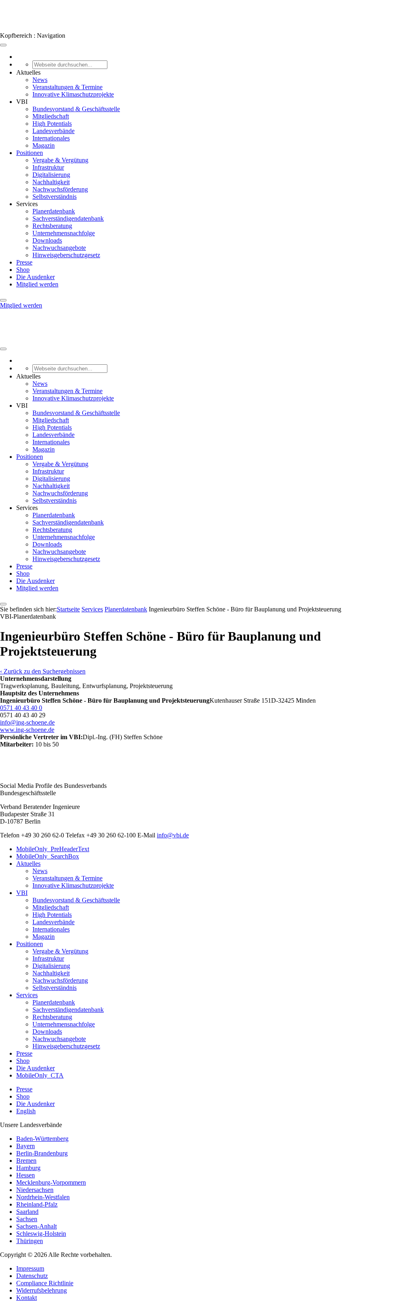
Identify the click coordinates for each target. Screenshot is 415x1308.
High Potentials (52, 123)
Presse (24, 262)
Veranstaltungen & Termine (67, 87)
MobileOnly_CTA (40, 1075)
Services (92, 609)
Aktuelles (28, 863)
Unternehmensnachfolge (63, 233)
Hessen (25, 1175)
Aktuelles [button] (28, 72)
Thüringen (29, 1240)
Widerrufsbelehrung (41, 1290)
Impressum (30, 1268)
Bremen (26, 1160)
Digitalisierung (51, 174)
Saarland (27, 1211)
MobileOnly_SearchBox (47, 856)
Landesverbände (53, 130)
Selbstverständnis (54, 196)
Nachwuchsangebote (59, 247)
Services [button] (27, 203)
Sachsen (26, 1218)
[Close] (3, 300)
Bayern (25, 1145)
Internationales (51, 138)
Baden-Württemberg (42, 1138)
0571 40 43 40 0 (21, 707)
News (39, 79)
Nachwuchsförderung (60, 189)
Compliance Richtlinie (44, 1283)
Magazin (43, 145)
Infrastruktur (48, 167)
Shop (23, 269)
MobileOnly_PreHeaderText (52, 848)
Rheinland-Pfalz (37, 1204)
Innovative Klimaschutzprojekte (73, 94)
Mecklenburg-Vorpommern (51, 1182)
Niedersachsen (34, 1189)
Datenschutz (32, 1275)
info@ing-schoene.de (27, 722)
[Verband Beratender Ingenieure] (15, 28)
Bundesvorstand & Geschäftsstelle (76, 108)
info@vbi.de (173, 835)
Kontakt (26, 1297)
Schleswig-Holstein (41, 1233)
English (26, 1111)
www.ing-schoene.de (27, 729)
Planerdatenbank (53, 211)
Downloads (47, 240)
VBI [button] (22, 101)
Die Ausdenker (35, 276)
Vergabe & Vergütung (60, 160)
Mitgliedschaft (50, 116)
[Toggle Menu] (3, 45)
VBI (22, 892)
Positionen (29, 152)
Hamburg (28, 1167)
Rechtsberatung (52, 225)
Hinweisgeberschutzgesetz (66, 255)
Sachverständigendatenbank (68, 218)
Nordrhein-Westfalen (43, 1197)
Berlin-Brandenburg (42, 1153)
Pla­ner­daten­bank (126, 609)
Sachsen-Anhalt (36, 1226)
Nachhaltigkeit (51, 182)
